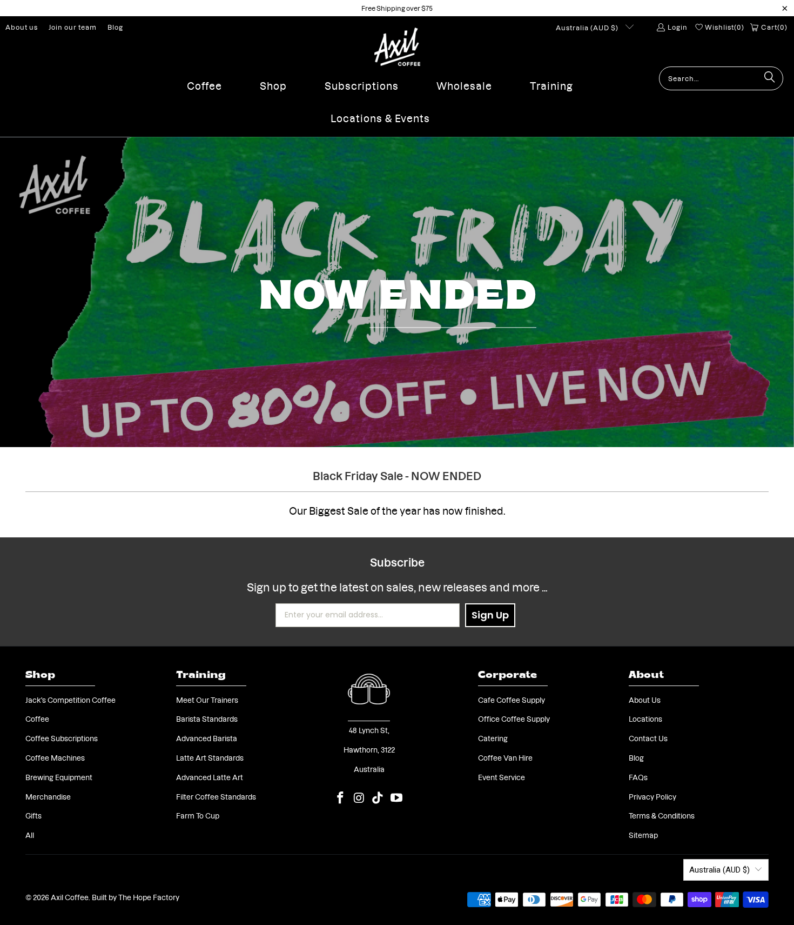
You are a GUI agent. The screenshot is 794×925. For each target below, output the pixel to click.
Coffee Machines (55, 757)
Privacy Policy (652, 796)
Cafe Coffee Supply (511, 699)
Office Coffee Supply (514, 718)
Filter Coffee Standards (216, 796)
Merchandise (48, 796)
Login (677, 26)
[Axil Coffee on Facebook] (340, 797)
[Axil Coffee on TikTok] (378, 797)
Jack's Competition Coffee (70, 699)
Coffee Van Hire (505, 757)
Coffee (37, 718)
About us (21, 26)
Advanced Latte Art (209, 777)
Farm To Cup (197, 815)
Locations (645, 718)
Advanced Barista (206, 738)
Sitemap (643, 835)
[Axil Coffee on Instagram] (359, 797)
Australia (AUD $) (588, 27)
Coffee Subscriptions (61, 738)
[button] (204, 82)
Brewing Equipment (58, 777)
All (29, 835)
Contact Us (648, 738)
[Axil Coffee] (397, 47)
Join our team (73, 26)
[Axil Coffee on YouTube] (396, 797)
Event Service (501, 777)
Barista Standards (207, 718)
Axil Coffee (70, 897)
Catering (493, 738)
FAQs (638, 777)
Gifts (33, 815)
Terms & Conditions (662, 815)
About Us (645, 699)
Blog (115, 26)
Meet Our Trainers (207, 699)
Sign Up (490, 615)
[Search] (769, 78)
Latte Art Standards (210, 757)
